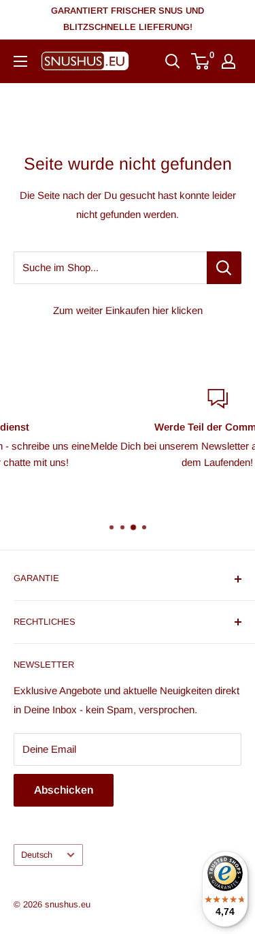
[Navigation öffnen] (20, 61)
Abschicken (63, 790)
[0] (200, 61)
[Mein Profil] (228, 61)
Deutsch (36, 855)
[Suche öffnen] (172, 61)
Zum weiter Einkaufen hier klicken (128, 310)
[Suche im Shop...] (224, 267)
